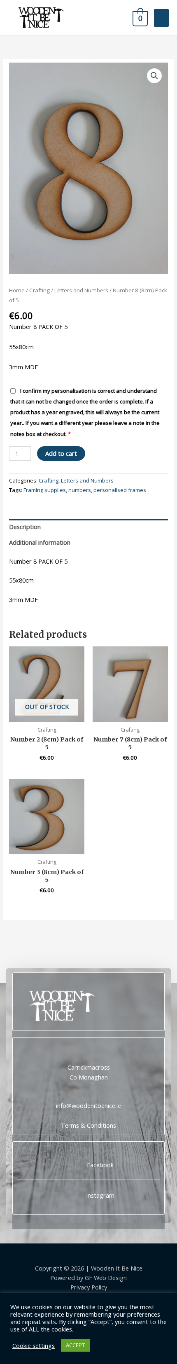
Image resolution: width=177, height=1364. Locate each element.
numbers (79, 490)
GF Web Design (106, 1277)
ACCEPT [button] (75, 1345)
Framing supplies (44, 490)
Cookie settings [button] (33, 1345)
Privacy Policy (88, 1287)
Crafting (39, 290)
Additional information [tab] (39, 542)
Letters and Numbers (81, 290)
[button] (154, 75)
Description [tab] (25, 526)
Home (17, 290)
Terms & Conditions (88, 1125)
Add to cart (61, 453)
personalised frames (119, 490)
